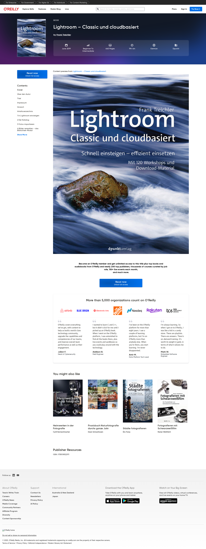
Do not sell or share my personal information (19, 535)
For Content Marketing (78, 3)
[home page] (11, 9)
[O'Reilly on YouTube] (18, 475)
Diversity (6, 515)
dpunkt (176, 48)
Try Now (194, 9)
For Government (27, 3)
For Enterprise (11, 3)
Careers (5, 496)
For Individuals (59, 3)
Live (67, 9)
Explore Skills (28, 9)
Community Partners (11, 507)
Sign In (184, 9)
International (59, 487)
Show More (22, 135)
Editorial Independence (37, 543)
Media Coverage (9, 504)
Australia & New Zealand (63, 492)
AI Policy (34, 504)
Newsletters (36, 496)
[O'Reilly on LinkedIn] (13, 475)
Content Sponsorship (11, 518)
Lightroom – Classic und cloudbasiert (89, 71)
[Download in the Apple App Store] (113, 503)
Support (35, 487)
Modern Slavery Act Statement (60, 543)
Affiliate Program (10, 511)
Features (42, 9)
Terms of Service (8, 543)
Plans (174, 9)
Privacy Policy (37, 500)
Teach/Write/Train (10, 492)
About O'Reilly (9, 487)
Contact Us (35, 492)
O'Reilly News (8, 500)
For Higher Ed (44, 3)
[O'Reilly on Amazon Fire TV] (168, 503)
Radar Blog (56, 9)
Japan (55, 496)
